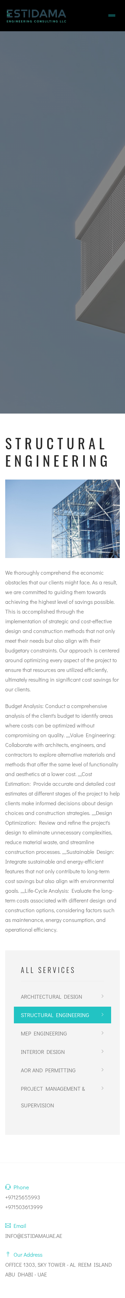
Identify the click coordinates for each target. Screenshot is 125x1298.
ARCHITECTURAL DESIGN (51, 996)
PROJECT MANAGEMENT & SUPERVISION (53, 1097)
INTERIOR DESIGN (43, 1051)
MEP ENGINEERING (44, 1033)
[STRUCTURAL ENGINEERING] (62, 519)
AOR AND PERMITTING (48, 1070)
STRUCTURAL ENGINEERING (55, 1014)
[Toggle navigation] (112, 15)
